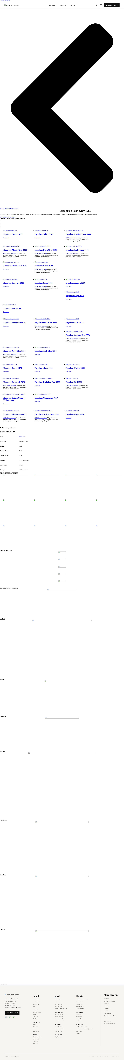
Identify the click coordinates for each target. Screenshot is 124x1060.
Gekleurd (78, 1021)
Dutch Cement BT (59, 1029)
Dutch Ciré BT (58, 1031)
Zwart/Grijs (22, 436)
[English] (10, 1017)
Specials (2, 751)
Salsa (34, 1014)
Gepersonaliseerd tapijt (110, 1016)
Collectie (52, 5)
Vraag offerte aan (111, 5)
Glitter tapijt (36, 1039)
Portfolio (63, 5)
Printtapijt (35, 1041)
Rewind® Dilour (37, 1012)
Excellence (36, 1031)
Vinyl (57, 996)
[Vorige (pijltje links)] (3, 530)
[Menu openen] (101, 5)
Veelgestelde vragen (109, 1001)
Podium (35, 1006)
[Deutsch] (14, 1017)
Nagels (78, 1033)
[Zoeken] (96, 5)
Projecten (106, 1003)
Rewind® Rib (36, 1004)
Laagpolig (78, 1014)
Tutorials (106, 1006)
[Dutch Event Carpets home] (13, 5)
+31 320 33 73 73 (10, 1005)
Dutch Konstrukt (59, 1026)
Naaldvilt (2, 619)
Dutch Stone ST (59, 1014)
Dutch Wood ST (59, 1004)
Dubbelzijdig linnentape (82, 1026)
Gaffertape (79, 1031)
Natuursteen (3, 984)
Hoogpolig (3, 716)
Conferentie (107, 1008)
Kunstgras (79, 1012)
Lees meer (6, 238)
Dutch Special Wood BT (61, 1008)
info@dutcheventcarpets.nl (13, 1007)
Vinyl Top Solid (58, 1037)
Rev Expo (35, 1019)
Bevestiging (80, 1024)
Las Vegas (35, 1016)
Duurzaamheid (108, 1013)
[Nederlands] (6, 1017)
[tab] (62, 220)
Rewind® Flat (36, 1002)
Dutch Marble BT (59, 1019)
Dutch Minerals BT (59, 1021)
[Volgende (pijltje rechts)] (121, 530)
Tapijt (36, 996)
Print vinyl (35, 1043)
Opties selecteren (73, 238)
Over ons (72, 5)
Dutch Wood (58, 1002)
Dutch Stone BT (59, 1016)
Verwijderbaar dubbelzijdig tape (84, 1029)
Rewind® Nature (37, 1037)
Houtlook (2, 929)
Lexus (34, 1029)
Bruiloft (106, 1011)
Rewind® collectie (82, 1000)
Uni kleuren (3, 820)
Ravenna (35, 1026)
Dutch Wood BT (59, 1006)
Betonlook (3, 875)
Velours (2, 679)
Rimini (34, 1024)
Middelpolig (79, 1016)
